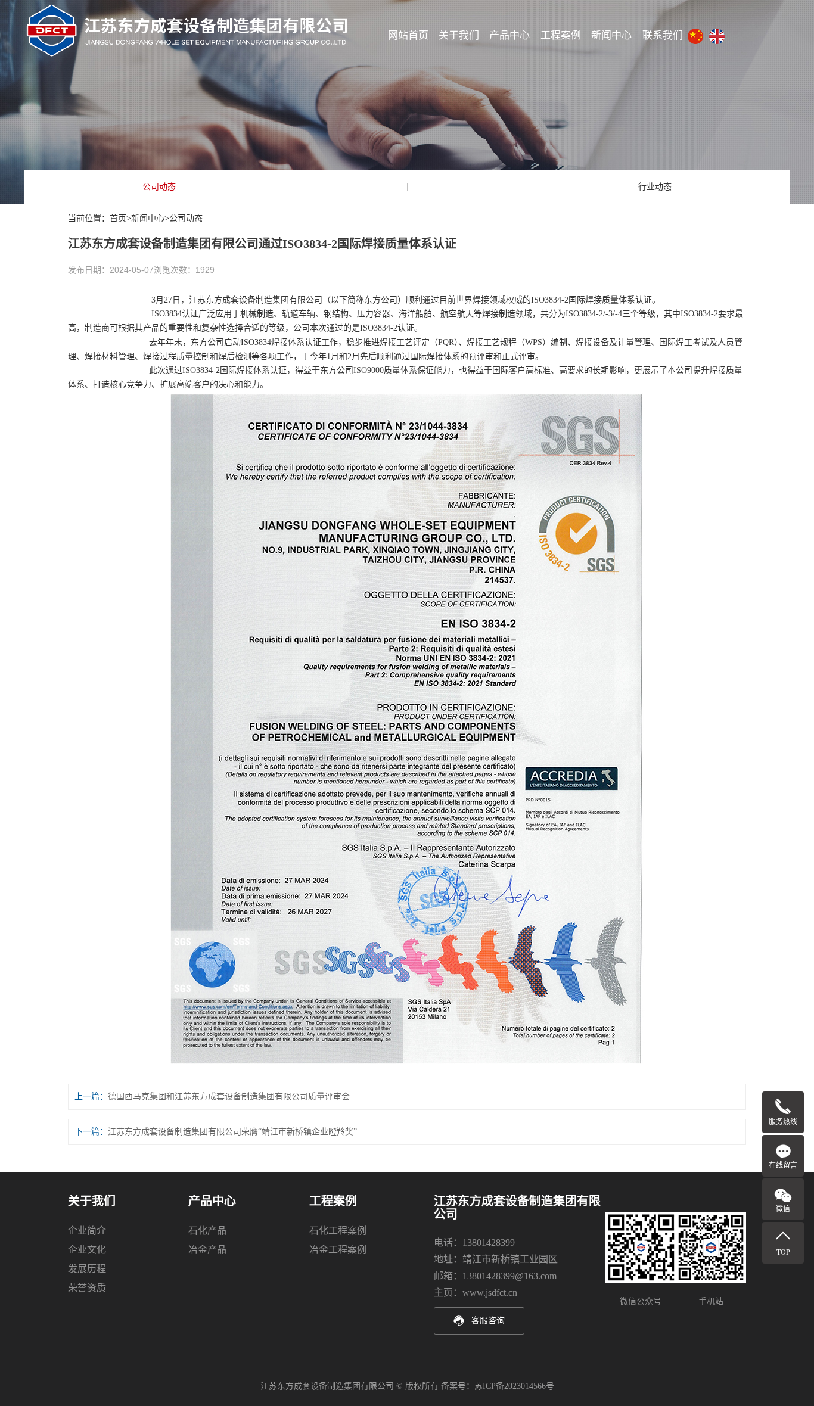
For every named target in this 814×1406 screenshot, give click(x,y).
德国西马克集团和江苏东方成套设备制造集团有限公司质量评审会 (229, 1096)
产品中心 (509, 35)
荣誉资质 (87, 1288)
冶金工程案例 (337, 1250)
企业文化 (87, 1250)
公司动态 (159, 186)
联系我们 (662, 35)
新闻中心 (611, 35)
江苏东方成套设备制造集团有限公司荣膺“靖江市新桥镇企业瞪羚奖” (232, 1131)
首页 (118, 218)
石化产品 (207, 1230)
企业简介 (87, 1230)
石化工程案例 (337, 1230)
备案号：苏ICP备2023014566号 (497, 1386)
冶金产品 (207, 1250)
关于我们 (459, 35)
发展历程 (87, 1269)
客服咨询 (488, 1320)
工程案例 (560, 35)
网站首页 (408, 35)
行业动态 (655, 186)
